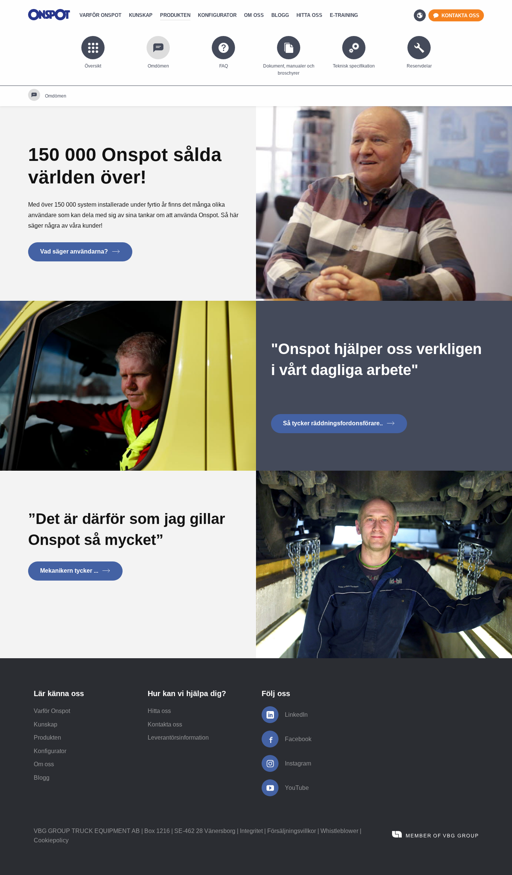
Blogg (41, 777)
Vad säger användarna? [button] (74, 251)
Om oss (44, 764)
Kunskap (45, 724)
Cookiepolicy (51, 840)
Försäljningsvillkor (291, 831)
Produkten (47, 737)
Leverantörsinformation (178, 737)
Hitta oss (159, 711)
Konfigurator (50, 751)
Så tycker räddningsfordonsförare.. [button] (333, 423)
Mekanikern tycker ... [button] (70, 570)
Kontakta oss (165, 724)
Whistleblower (339, 831)
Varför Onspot (52, 711)
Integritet (251, 831)
